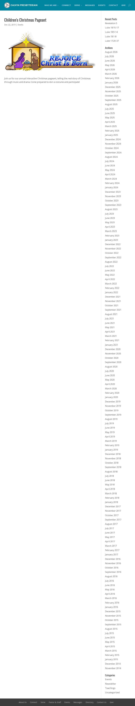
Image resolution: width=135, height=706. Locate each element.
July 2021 (109, 318)
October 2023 (111, 200)
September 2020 (113, 362)
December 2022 (112, 244)
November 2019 (113, 405)
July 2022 (109, 266)
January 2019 (111, 449)
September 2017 (113, 519)
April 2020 (110, 384)
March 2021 (111, 336)
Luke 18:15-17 (112, 27)
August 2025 (111, 104)
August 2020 (111, 366)
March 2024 (111, 178)
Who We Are (50, 5)
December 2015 (112, 611)
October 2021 (111, 305)
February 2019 (112, 445)
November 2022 (113, 248)
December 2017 (112, 506)
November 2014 (113, 668)
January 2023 (111, 239)
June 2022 (110, 270)
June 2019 (110, 427)
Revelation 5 (111, 23)
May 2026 (110, 65)
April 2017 (110, 541)
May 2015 (110, 641)
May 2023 (110, 222)
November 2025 (113, 91)
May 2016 (110, 589)
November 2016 (113, 563)
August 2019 (111, 419)
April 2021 (110, 331)
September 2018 (113, 467)
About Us (23, 702)
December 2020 (112, 349)
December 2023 (112, 191)
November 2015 (113, 615)
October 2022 (111, 253)
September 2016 (113, 572)
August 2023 (111, 209)
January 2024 (111, 187)
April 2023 (110, 226)
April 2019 (110, 436)
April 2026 (110, 69)
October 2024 (111, 148)
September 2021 (113, 309)
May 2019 (110, 432)
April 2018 (110, 489)
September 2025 (113, 100)
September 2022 (113, 257)
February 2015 (112, 655)
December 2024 (112, 139)
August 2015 (111, 628)
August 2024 (111, 156)
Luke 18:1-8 (110, 36)
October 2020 (111, 357)
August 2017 (111, 524)
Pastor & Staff (55, 702)
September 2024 (113, 152)
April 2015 (110, 646)
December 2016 (112, 559)
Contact (113, 5)
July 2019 (109, 423)
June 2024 (110, 165)
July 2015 (109, 633)
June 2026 (110, 60)
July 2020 (109, 371)
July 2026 (109, 56)
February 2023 (112, 235)
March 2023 (111, 231)
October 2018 (111, 462)
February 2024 (112, 183)
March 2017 (111, 545)
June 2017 (110, 532)
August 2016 (111, 576)
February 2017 (112, 550)
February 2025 (112, 130)
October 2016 (111, 567)
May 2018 (110, 484)
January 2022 (111, 292)
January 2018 (111, 502)
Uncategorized (112, 692)
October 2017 (111, 515)
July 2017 (109, 528)
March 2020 (111, 388)
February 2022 (112, 288)
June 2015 (110, 637)
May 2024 (110, 170)
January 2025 (111, 135)
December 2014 (112, 663)
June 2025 (110, 113)
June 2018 (110, 480)
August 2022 (111, 261)
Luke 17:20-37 (112, 40)
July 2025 (109, 108)
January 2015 (111, 659)
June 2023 (110, 218)
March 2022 (111, 283)
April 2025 (110, 121)
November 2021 (113, 301)
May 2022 (110, 274)
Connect (66, 5)
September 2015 (113, 624)
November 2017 (113, 510)
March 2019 (111, 440)
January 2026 (111, 82)
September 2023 (113, 204)
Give (123, 5)
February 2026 (112, 78)
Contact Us (101, 702)
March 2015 (111, 650)
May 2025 (110, 117)
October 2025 (111, 95)
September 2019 (113, 414)
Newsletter (110, 683)
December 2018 (112, 454)
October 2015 (111, 620)
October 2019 (111, 410)
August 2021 (111, 314)
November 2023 (113, 196)
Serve (77, 5)
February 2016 (112, 602)
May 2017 (110, 537)
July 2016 (109, 580)
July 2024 (109, 161)
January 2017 (111, 554)
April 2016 (110, 593)
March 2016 (111, 598)
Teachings (110, 688)
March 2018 (111, 493)
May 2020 (110, 379)
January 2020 (111, 397)
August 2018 (111, 471)
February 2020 (112, 392)
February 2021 (112, 340)
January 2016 (111, 607)
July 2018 (109, 475)
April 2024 (110, 174)
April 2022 (110, 279)
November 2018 (113, 458)
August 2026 (111, 52)
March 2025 (111, 126)
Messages (90, 5)
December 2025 (112, 87)
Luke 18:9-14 (111, 32)
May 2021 (110, 327)
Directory (89, 702)
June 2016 (110, 585)
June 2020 (110, 375)
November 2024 (113, 143)
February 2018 (112, 497)
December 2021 (112, 296)
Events (101, 5)
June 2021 (110, 323)
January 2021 (111, 344)
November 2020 (113, 353)
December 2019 (112, 401)
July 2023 (109, 213)
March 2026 (111, 73)
